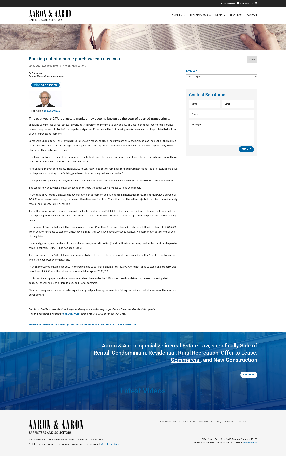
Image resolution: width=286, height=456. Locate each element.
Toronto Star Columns (235, 421)
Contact (252, 15)
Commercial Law (187, 421)
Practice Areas (199, 15)
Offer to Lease (238, 352)
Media (218, 15)
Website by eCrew (110, 444)
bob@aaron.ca (51, 110)
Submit (246, 149)
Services (248, 374)
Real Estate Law (168, 421)
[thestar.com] (45, 88)
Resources (236, 15)
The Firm (177, 15)
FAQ (219, 421)
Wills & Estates (206, 421)
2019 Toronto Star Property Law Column (64, 65)
